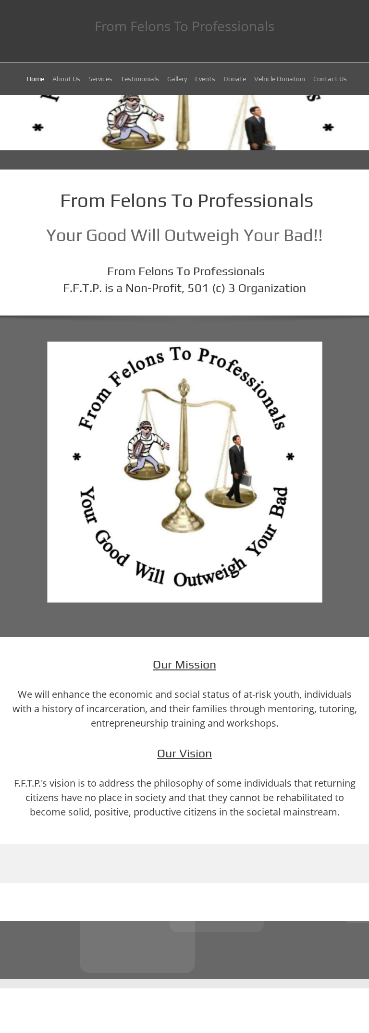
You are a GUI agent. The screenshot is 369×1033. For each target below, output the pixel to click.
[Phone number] (170, 950)
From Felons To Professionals (184, 26)
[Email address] (199, 950)
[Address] (184, 950)
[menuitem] (35, 80)
